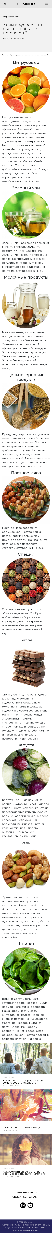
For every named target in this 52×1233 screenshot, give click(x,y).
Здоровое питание (11, 17)
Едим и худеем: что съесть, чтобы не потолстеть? (29, 55)
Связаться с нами (26, 1196)
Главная (5, 55)
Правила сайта (26, 1192)
